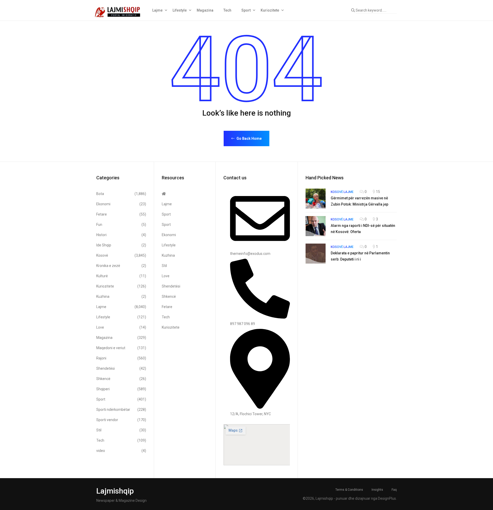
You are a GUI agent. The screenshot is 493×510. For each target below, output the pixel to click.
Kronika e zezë (121, 266)
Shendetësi (121, 368)
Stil (121, 430)
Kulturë (121, 276)
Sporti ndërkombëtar (121, 409)
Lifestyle (180, 10)
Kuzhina (121, 296)
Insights (377, 490)
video (121, 451)
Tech (227, 10)
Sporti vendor (121, 420)
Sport (246, 10)
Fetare (121, 214)
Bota (121, 194)
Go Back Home (249, 138)
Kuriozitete (270, 10)
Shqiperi (121, 389)
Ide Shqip (121, 245)
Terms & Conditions (349, 490)
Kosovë (121, 255)
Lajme (157, 10)
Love (121, 327)
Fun (121, 224)
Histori (121, 235)
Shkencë (121, 379)
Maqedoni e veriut (121, 348)
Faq (394, 490)
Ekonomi (121, 204)
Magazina (205, 10)
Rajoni (121, 358)
